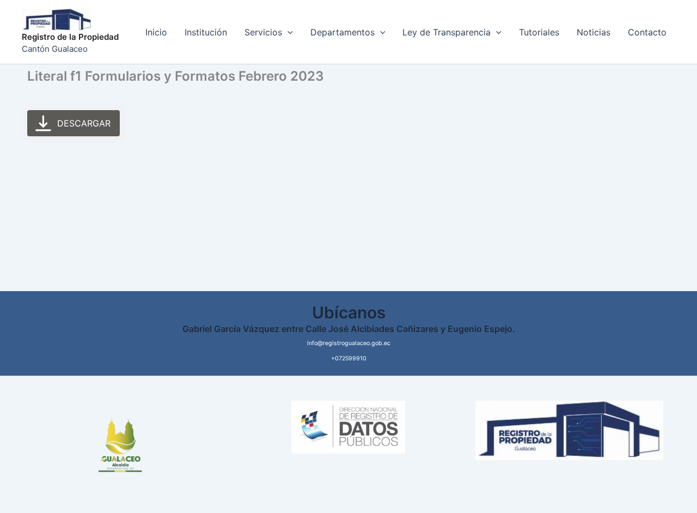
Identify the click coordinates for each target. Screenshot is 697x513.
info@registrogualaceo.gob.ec (348, 343)
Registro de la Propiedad (70, 37)
